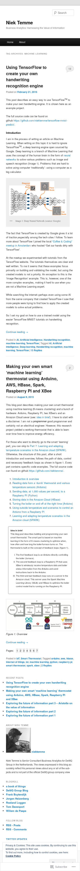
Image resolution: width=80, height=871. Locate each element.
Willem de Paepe (16, 811)
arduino (55, 658)
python (53, 662)
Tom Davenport (15, 807)
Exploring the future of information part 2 (31, 711)
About (22, 42)
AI (18, 339)
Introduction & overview (25, 479)
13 (69, 68)
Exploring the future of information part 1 (31, 715)
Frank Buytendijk (16, 794)
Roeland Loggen (16, 802)
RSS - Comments (16, 829)
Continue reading (17, 332)
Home (10, 42)
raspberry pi (65, 662)
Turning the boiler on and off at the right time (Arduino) (42, 503)
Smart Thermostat (31, 658)
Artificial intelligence (31, 339)
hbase (69, 658)
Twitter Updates (16, 839)
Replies (36, 350)
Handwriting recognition (57, 339)
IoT (18, 658)
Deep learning (27, 346)
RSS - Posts (13, 825)
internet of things (15, 662)
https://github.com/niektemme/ (46, 470)
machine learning (15, 343)
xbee (37, 665)
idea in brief (43, 417)
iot (27, 662)
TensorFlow (32, 343)
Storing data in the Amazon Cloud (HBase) (36, 499)
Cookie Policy (13, 856)
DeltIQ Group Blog (17, 790)
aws (63, 658)
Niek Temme (19, 22)
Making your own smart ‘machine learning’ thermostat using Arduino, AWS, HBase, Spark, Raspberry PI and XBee (32, 378)
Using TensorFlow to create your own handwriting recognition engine (26, 76)
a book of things (16, 786)
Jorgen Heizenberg (17, 798)
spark (30, 665)
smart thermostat (15, 665)
